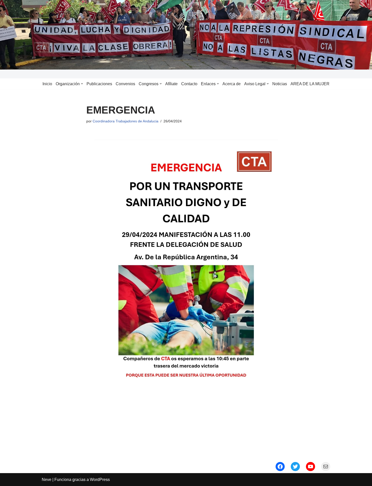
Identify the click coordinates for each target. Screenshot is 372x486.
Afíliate (171, 84)
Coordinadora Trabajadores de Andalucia (125, 121)
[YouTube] (310, 466)
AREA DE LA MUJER (310, 84)
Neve (46, 479)
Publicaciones (99, 84)
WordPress (100, 479)
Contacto (189, 84)
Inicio (47, 84)
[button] (82, 84)
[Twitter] (295, 466)
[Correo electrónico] (325, 466)
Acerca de (231, 84)
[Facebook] (280, 466)
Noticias (279, 84)
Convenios (125, 84)
